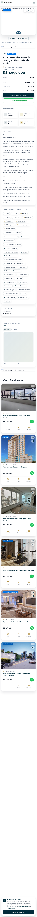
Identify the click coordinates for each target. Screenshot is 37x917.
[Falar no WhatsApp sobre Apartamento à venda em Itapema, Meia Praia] (32, 525)
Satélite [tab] (15, 329)
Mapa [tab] (7, 329)
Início (3, 42)
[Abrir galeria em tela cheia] (32, 10)
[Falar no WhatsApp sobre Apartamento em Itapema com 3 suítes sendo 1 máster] (32, 680)
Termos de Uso (11, 908)
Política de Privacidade (23, 906)
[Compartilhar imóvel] (29, 10)
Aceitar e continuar (18, 912)
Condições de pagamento (19, 101)
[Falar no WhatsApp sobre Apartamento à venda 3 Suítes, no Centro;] (32, 628)
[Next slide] (33, 397)
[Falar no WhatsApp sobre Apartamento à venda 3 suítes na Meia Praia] (32, 421)
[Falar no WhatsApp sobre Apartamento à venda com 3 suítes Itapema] (32, 576)
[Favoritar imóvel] (25, 10)
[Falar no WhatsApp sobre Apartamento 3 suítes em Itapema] (32, 473)
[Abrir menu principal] (34, 3)
